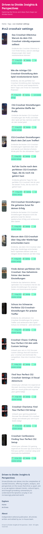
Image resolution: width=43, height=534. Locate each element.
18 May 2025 (16, 364)
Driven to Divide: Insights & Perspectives (19, 6)
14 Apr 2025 (16, 397)
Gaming (27, 60)
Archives (5, 507)
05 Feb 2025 (17, 426)
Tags (9, 24)
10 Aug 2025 (17, 60)
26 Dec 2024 (16, 458)
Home (4, 24)
